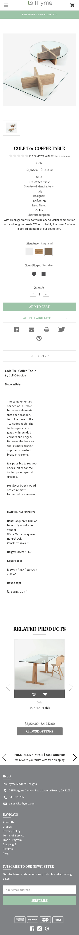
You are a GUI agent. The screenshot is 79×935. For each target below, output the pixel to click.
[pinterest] (47, 928)
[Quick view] (34, 694)
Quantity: (39, 287)
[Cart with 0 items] (72, 5)
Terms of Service (13, 835)
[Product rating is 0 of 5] (19, 156)
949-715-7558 (17, 797)
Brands (7, 826)
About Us (8, 822)
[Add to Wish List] (45, 694)
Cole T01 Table (39, 708)
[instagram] (39, 928)
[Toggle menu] (5, 5)
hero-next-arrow (75, 757)
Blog (6, 853)
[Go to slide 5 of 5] (8, 687)
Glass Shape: (40, 265)
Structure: (39, 243)
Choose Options (39, 731)
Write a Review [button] (60, 156)
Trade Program (12, 840)
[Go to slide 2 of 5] (71, 687)
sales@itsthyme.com (22, 803)
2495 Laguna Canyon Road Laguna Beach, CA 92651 (40, 790)
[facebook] (32, 928)
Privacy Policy (11, 831)
